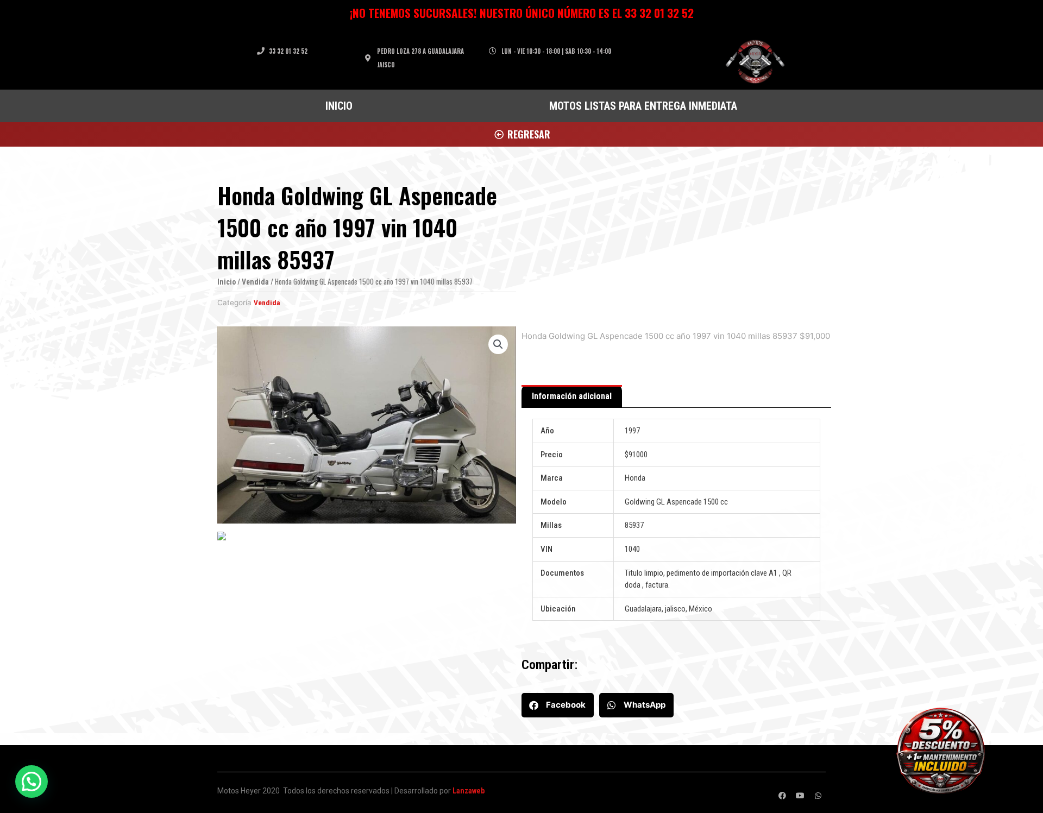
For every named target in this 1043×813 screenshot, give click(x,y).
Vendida (255, 282)
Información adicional (572, 396)
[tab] (572, 396)
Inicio (226, 282)
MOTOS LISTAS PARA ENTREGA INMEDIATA (643, 105)
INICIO (339, 105)
